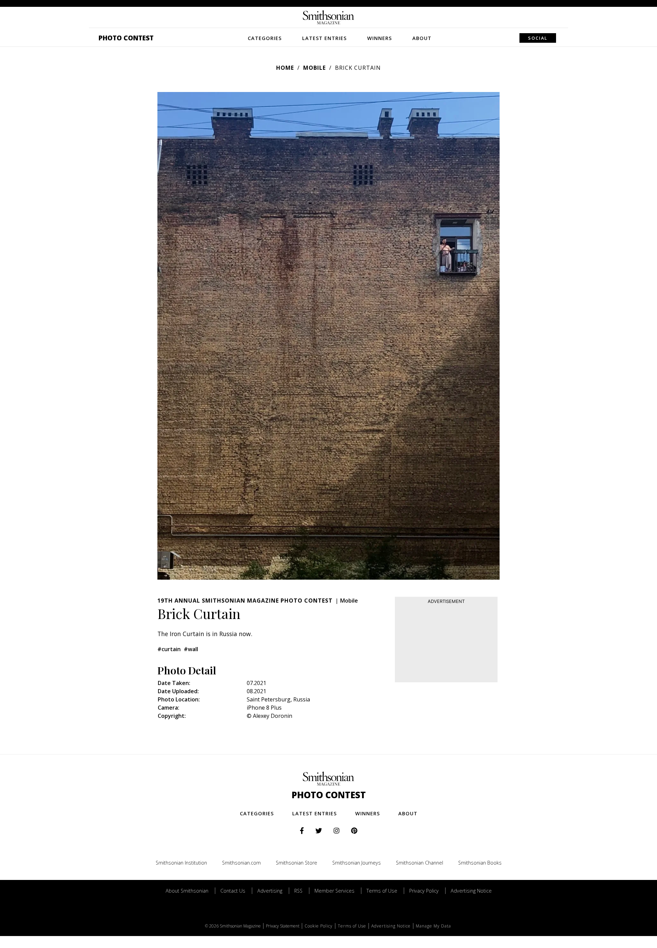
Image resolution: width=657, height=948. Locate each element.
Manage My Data (433, 926)
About (421, 38)
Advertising (269, 890)
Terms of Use (381, 890)
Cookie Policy (319, 926)
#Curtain (169, 649)
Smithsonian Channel (419, 862)
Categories (265, 38)
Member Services (334, 890)
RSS (298, 890)
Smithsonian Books (480, 862)
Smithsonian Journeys (356, 862)
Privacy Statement (282, 926)
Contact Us (232, 890)
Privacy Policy (424, 890)
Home (285, 67)
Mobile (314, 67)
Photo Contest (126, 37)
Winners (379, 38)
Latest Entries (324, 38)
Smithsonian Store (296, 862)
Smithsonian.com (241, 862)
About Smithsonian (187, 890)
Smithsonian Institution (181, 862)
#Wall (191, 649)
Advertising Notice (471, 890)
